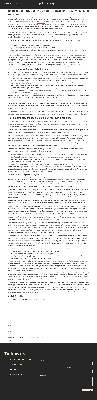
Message (43, 375)
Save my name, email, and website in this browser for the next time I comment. (30, 337)
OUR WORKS (10, 3)
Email (10, 325)
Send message (87, 390)
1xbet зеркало (41, 23)
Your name (43, 360)
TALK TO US (87, 3)
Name (10, 320)
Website (10, 331)
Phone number (44, 368)
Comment (11, 302)
